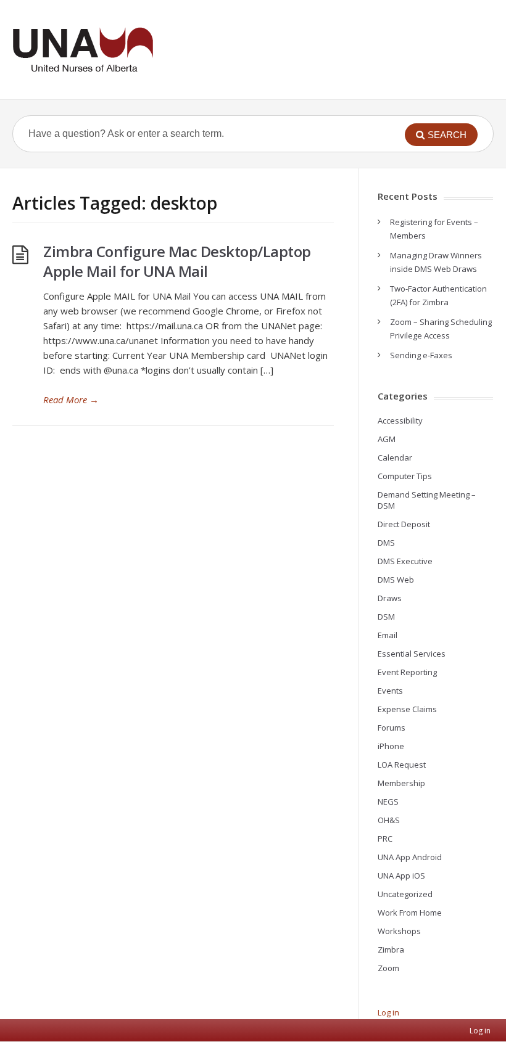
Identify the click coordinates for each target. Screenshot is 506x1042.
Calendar (395, 457)
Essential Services (412, 653)
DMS (386, 542)
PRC (385, 838)
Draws (390, 598)
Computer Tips (405, 476)
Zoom (388, 968)
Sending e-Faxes (421, 355)
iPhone (391, 746)
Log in (388, 1012)
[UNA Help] (82, 50)
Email (387, 635)
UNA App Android (410, 857)
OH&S (389, 820)
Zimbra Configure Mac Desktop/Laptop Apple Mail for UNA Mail (177, 261)
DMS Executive (405, 561)
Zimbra (391, 949)
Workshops (399, 931)
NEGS (388, 801)
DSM (386, 616)
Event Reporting (407, 672)
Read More (71, 399)
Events (390, 690)
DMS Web (396, 579)
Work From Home (410, 912)
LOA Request (402, 764)
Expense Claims (407, 709)
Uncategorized (405, 894)
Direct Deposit (404, 524)
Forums (391, 727)
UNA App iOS (401, 875)
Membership (401, 783)
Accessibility (400, 420)
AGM (387, 439)
